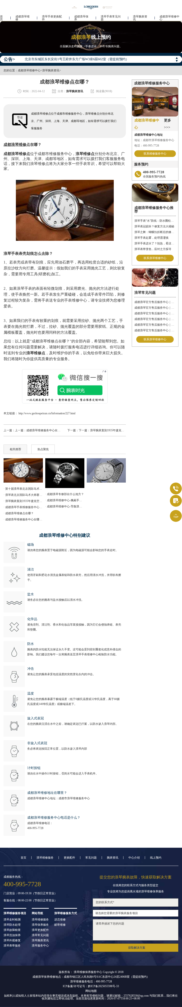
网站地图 (91, 991)
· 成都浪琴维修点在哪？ (19, 513)
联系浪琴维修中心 (155, 258)
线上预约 (155, 857)
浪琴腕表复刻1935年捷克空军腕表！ (113, 430)
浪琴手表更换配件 (52, 18)
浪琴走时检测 (12, 919)
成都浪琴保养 (81, 18)
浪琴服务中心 (40, 945)
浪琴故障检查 (12, 930)
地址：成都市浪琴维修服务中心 (154, 140)
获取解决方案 (136, 947)
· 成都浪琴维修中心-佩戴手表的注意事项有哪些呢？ (64, 500)
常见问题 (91, 857)
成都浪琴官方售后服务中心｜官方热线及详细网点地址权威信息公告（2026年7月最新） (155, 302)
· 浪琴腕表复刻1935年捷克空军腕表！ (23, 501)
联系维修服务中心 (155, 153)
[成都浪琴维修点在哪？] (23, 470)
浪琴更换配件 (40, 930)
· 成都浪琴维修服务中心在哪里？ (23, 519)
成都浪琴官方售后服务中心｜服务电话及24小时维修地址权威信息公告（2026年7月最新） (155, 313)
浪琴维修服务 (45, 857)
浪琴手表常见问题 (111, 18)
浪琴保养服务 (40, 924)
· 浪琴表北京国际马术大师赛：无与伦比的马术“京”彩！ (23, 495)
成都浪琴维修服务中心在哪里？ (46, 430)
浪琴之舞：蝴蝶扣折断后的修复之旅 (155, 232)
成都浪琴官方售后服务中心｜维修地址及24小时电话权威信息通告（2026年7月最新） (155, 324)
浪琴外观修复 (12, 940)
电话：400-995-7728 (146, 145)
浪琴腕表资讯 (140, 18)
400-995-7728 (35, 828)
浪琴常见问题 (40, 935)
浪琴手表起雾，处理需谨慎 (151, 237)
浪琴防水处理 (12, 924)
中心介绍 (134, 857)
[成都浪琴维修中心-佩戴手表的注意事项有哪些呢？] (106, 470)
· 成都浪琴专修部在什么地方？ (64, 494)
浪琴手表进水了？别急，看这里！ (155, 243)
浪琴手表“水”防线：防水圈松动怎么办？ (155, 220)
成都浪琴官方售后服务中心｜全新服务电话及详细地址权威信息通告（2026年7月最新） (155, 330)
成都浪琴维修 (22, 18)
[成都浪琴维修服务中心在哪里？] (64, 473)
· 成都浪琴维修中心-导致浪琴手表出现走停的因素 (64, 506)
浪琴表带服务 (12, 945)
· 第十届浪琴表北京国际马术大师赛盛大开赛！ (23, 488)
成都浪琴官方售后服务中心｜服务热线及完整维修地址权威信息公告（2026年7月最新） (155, 319)
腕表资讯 (112, 857)
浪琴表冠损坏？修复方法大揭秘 (154, 226)
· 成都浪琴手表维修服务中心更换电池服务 (23, 507)
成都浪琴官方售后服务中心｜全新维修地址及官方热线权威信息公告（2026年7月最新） (155, 307)
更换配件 (69, 857)
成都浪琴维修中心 (169, 18)
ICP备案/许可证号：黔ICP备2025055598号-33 (91, 986)
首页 (1, 18)
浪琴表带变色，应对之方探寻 (152, 249)
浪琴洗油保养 (12, 935)
